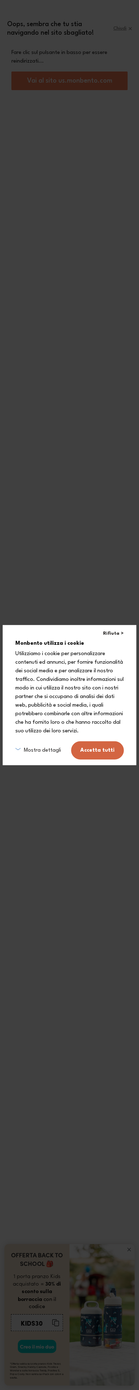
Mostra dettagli (42, 750)
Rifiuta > (113, 633)
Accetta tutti (97, 750)
